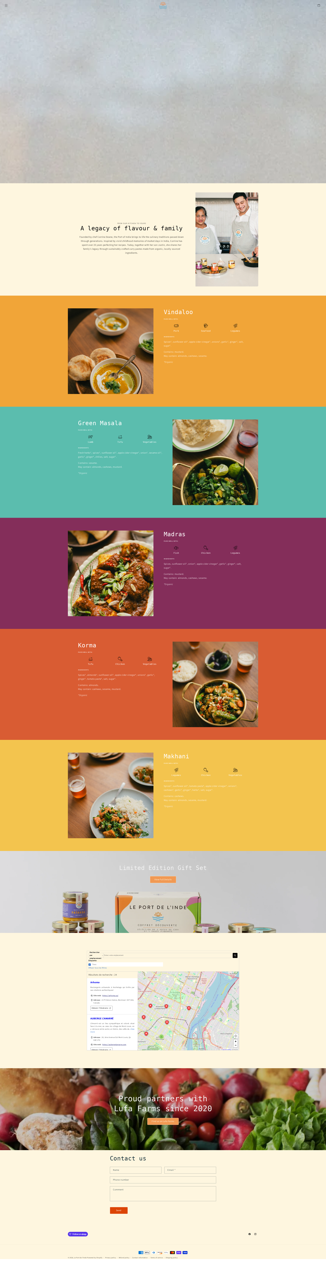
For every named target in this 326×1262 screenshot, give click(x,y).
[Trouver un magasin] (235, 955)
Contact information (140, 1258)
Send (118, 1210)
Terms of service (157, 1258)
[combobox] (167, 955)
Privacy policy (110, 1258)
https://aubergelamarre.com (114, 1044)
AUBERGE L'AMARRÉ (102, 1018)
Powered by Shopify (94, 1258)
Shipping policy (172, 1258)
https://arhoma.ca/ (110, 995)
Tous (94, 964)
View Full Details (163, 879)
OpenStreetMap (226, 1049)
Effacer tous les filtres (98, 968)
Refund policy (124, 1258)
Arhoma (95, 982)
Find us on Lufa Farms (163, 1121)
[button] (6, 5)
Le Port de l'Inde (80, 1258)
